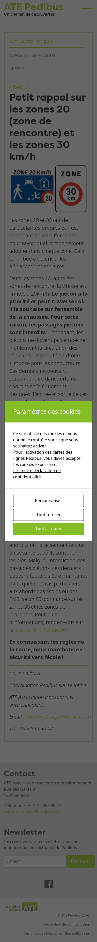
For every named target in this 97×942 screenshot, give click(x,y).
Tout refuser (48, 515)
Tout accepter (48, 529)
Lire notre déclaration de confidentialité (37, 474)
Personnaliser (48, 501)
